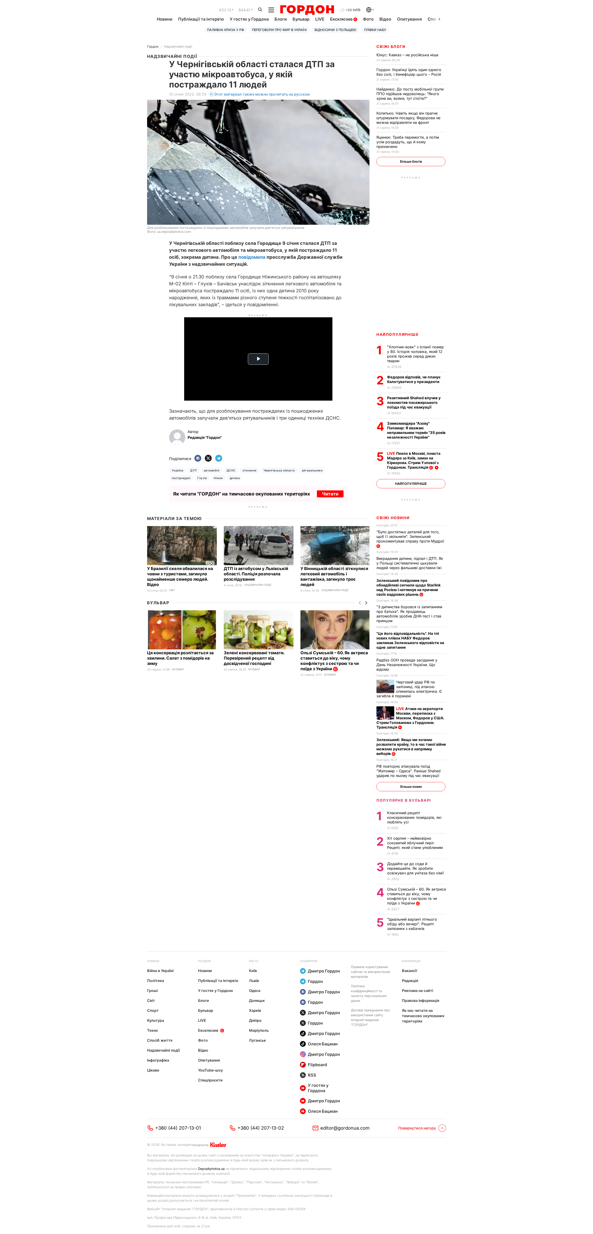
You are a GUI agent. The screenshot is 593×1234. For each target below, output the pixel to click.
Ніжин (218, 478)
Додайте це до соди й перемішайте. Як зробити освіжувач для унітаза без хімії (416, 868)
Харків (255, 1010)
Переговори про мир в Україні (279, 30)
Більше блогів (411, 161)
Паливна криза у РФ (225, 30)
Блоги (280, 19)
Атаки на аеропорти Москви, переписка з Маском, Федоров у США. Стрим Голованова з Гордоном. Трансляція (410, 717)
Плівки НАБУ (375, 30)
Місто (253, 961)
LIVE (319, 19)
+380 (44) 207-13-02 (260, 1128)
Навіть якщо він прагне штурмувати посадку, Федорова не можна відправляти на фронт (408, 118)
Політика (155, 980)
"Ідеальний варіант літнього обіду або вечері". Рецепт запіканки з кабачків (412, 924)
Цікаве (153, 1070)
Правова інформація (420, 1000)
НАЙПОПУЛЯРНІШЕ (397, 334)
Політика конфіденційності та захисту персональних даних (369, 993)
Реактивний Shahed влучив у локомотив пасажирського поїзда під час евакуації (414, 402)
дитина (235, 478)
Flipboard (317, 1064)
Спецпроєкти (210, 1080)
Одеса (254, 990)
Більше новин (411, 786)
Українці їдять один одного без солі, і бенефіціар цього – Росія (409, 72)
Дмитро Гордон (324, 971)
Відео (385, 19)
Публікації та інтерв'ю (201, 19)
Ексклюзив (341, 19)
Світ (172, 590)
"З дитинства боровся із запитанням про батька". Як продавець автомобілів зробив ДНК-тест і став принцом (409, 614)
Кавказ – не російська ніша (407, 55)
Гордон (152, 46)
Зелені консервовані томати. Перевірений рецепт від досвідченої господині (254, 658)
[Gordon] (307, 9)
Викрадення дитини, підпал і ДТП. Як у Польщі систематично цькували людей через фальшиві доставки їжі (409, 563)
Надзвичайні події (178, 46)
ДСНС (231, 470)
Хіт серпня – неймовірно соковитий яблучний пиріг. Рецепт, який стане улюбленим (415, 843)
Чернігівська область (279, 470)
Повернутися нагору (417, 1128)
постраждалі (181, 478)
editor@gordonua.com (345, 1128)
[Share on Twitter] (208, 458)
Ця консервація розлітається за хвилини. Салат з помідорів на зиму (180, 658)
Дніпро (255, 1020)
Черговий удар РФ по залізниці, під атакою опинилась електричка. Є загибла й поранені (409, 689)
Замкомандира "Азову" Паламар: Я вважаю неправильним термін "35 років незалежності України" (416, 430)
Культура (155, 1020)
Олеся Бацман (323, 1043)
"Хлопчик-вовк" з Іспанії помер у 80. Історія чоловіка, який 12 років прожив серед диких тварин (415, 354)
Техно (152, 1030)
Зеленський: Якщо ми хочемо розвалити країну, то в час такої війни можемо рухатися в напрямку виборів (411, 746)
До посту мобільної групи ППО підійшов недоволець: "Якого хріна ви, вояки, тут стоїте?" (410, 94)
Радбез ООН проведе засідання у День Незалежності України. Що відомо (406, 665)
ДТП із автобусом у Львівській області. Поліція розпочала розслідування (256, 574)
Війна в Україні (160, 970)
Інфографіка (158, 1060)
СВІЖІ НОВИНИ (393, 517)
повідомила (251, 257)
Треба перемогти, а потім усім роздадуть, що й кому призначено (407, 142)
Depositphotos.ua (211, 1169)
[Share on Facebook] (197, 458)
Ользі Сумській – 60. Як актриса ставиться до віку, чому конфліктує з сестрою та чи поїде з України (334, 660)
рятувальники (312, 470)
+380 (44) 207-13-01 (178, 1128)
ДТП (193, 470)
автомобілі (212, 470)
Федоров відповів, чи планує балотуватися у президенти (414, 379)
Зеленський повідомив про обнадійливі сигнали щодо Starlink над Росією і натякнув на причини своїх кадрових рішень (408, 587)
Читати (330, 494)
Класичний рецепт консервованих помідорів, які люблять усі (414, 817)
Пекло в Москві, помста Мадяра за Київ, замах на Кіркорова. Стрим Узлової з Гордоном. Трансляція (413, 460)
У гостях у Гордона (249, 19)
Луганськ (257, 1040)
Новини (164, 19)
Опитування (409, 19)
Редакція (410, 980)
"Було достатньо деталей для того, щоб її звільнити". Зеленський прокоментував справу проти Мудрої (410, 536)
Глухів (202, 478)
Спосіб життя (159, 1040)
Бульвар (301, 19)
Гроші (152, 990)
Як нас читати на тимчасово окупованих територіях (423, 1015)
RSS (312, 1075)
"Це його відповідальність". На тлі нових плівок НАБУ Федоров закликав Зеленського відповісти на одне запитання (410, 640)
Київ (253, 970)
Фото (368, 19)
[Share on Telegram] (218, 458)
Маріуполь (259, 1030)
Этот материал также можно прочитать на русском (262, 94)
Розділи (204, 961)
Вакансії (409, 970)
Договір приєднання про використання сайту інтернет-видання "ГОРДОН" (370, 1017)
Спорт (153, 1010)
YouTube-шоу (210, 1070)
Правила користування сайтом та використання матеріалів (370, 971)
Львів (254, 980)
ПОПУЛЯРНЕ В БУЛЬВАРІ (403, 800)
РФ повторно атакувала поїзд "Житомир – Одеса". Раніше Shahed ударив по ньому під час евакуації (408, 771)
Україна (177, 470)
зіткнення (250, 470)
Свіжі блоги (391, 46)
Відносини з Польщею (335, 30)
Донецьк (257, 1000)
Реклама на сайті (417, 990)
